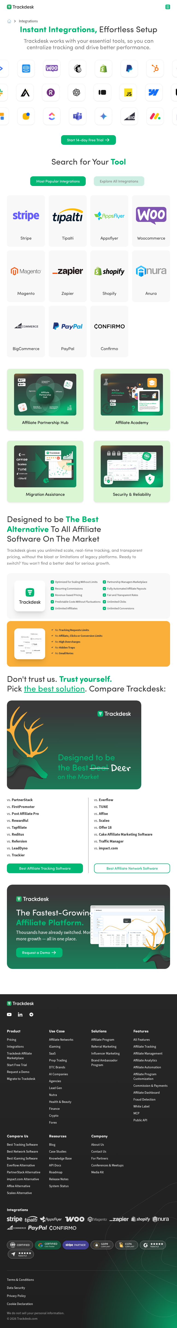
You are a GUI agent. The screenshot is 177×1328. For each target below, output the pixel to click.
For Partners (99, 1158)
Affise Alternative (18, 1186)
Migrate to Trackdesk (21, 1079)
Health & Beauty (60, 1102)
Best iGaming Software (22, 1158)
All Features (141, 1040)
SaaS (52, 1053)
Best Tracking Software (22, 1145)
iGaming (54, 1047)
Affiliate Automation (147, 1067)
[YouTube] (9, 1014)
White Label (141, 1106)
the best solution (54, 688)
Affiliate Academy (131, 422)
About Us (97, 1145)
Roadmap (55, 1172)
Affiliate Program (102, 1040)
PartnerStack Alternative (23, 1172)
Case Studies (57, 1152)
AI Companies (58, 1074)
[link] (88, 140)
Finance (54, 1109)
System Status (59, 1186)
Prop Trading (58, 1060)
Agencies (55, 1081)
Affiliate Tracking (144, 1047)
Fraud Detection (144, 1099)
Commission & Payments (150, 1086)
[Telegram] (31, 1014)
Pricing (11, 1040)
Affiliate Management (147, 1053)
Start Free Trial (17, 1065)
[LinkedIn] (20, 1014)
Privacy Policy (16, 1296)
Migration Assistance (45, 494)
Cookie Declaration (20, 1304)
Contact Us (98, 1152)
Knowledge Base (60, 1158)
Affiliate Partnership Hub (45, 422)
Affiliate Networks (61, 1040)
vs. (20, 800)
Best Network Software (22, 1152)
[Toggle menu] (167, 7)
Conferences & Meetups (107, 1165)
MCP (136, 1113)
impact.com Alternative (23, 1179)
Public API (140, 1120)
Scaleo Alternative (19, 1193)
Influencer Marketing (105, 1053)
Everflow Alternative (21, 1165)
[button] (58, 181)
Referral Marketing (103, 1047)
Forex (53, 1123)
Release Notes (58, 1179)
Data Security (16, 1288)
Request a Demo (18, 1072)
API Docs (55, 1165)
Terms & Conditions (20, 1280)
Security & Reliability (132, 494)
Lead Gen (55, 1088)
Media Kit (97, 1172)
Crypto (54, 1116)
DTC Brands (57, 1067)
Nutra (53, 1095)
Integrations (15, 1047)
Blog (52, 1145)
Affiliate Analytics (145, 1060)
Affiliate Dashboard (146, 1093)
